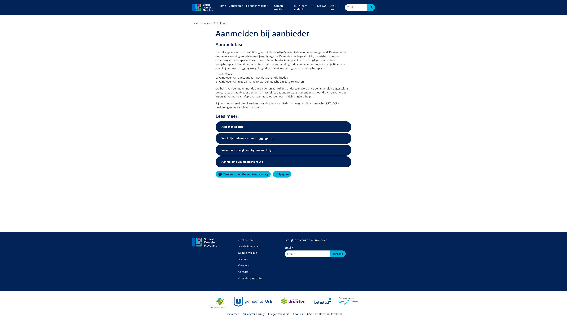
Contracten (236, 6)
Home (222, 6)
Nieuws (321, 6)
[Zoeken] (371, 7)
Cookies (298, 314)
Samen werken (279, 7)
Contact (243, 272)
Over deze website (250, 278)
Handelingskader (257, 6)
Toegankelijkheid (278, 314)
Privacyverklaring (253, 314)
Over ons (332, 7)
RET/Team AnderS (300, 7)
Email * (289, 247)
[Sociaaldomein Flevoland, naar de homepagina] (203, 7)
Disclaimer (232, 314)
